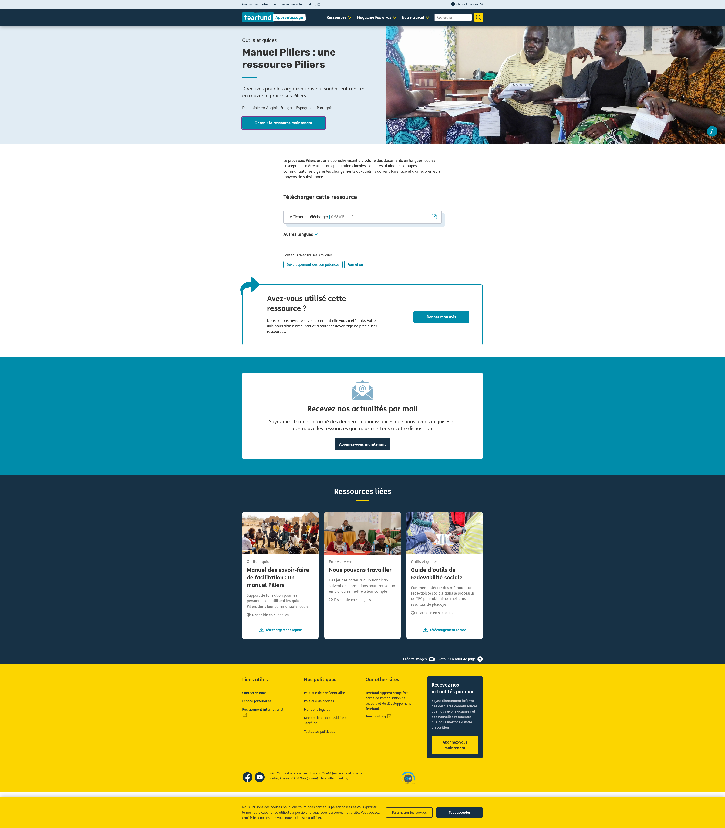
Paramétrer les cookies (409, 812)
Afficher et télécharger (321, 217)
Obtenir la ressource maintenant (283, 123)
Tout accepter (459, 812)
